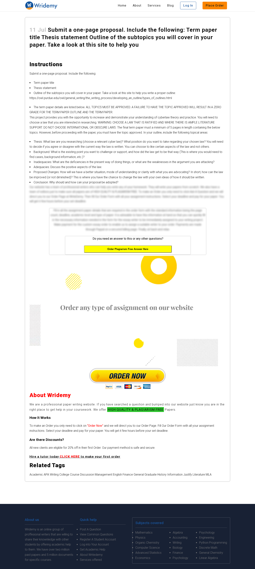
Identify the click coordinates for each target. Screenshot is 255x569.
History (162, 474)
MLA (209, 474)
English (117, 474)
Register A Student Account (98, 539)
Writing (54, 474)
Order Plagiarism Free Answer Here (127, 249)
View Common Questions (96, 534)
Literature (199, 474)
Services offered (91, 560)
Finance (128, 474)
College (64, 474)
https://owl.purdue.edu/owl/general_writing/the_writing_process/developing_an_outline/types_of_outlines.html (100, 98)
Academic (36, 474)
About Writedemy (91, 555)
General (139, 474)
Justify (187, 474)
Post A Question (90, 529)
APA (46, 474)
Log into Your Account (94, 544)
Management (103, 474)
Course (74, 474)
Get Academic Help (92, 549)
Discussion (87, 474)
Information (175, 474)
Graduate (150, 474)
